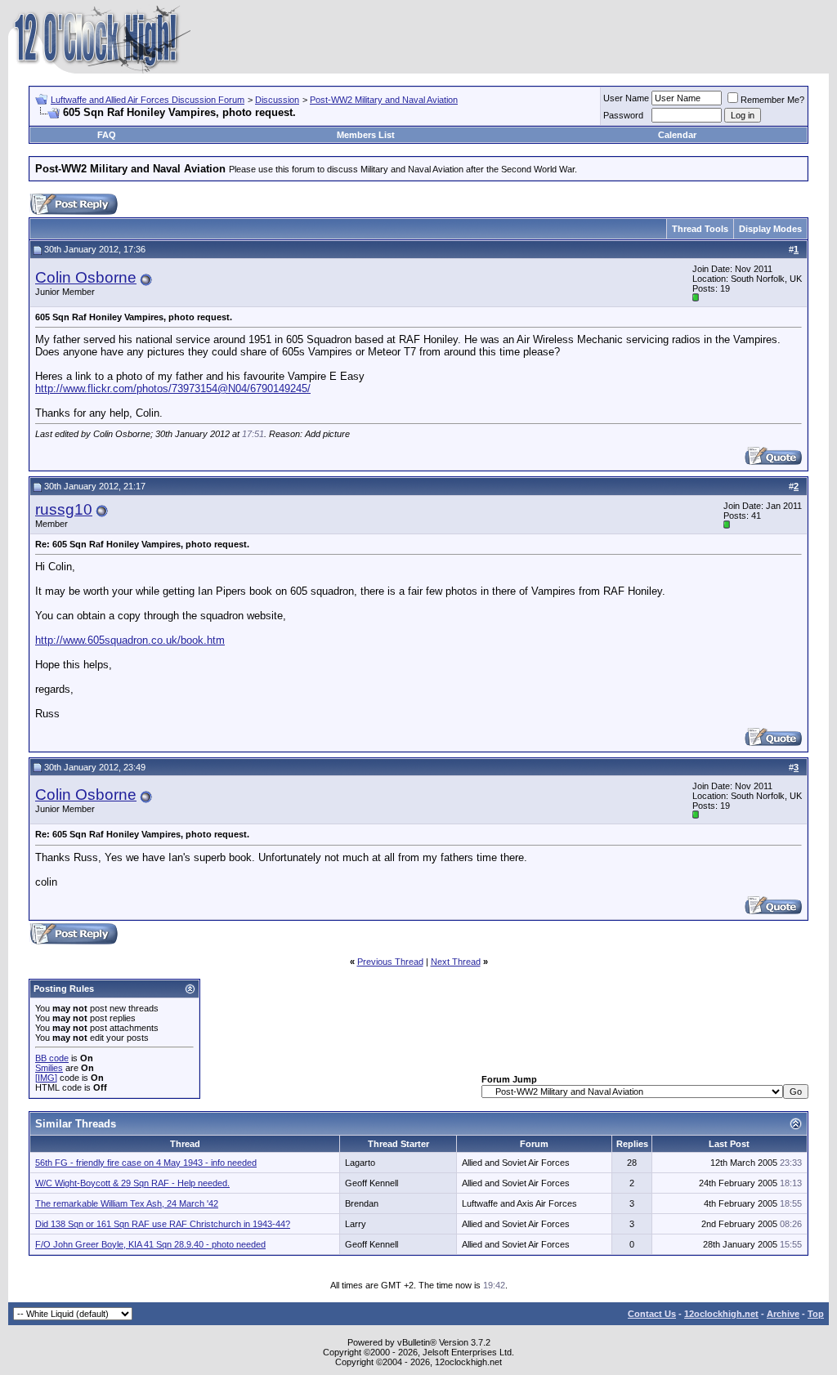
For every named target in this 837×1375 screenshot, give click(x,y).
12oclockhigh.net (721, 1314)
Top (816, 1314)
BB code (52, 1058)
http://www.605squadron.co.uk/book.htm (130, 640)
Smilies (49, 1068)
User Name (626, 98)
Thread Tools (700, 229)
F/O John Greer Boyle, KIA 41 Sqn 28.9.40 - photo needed (150, 1244)
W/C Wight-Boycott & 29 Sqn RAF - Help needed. (132, 1183)
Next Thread (456, 962)
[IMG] (46, 1078)
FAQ (106, 135)
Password (623, 115)
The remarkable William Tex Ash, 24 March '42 (126, 1203)
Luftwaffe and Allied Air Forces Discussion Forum (147, 100)
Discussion (277, 100)
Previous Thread (390, 962)
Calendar (677, 135)
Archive (783, 1314)
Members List (366, 135)
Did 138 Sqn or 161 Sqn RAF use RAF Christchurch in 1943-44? (162, 1224)
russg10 (63, 509)
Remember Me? (772, 100)
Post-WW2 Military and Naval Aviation (384, 100)
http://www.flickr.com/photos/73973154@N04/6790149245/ (173, 388)
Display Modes (770, 229)
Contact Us (652, 1314)
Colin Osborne (86, 277)
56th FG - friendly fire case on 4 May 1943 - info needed (146, 1162)
